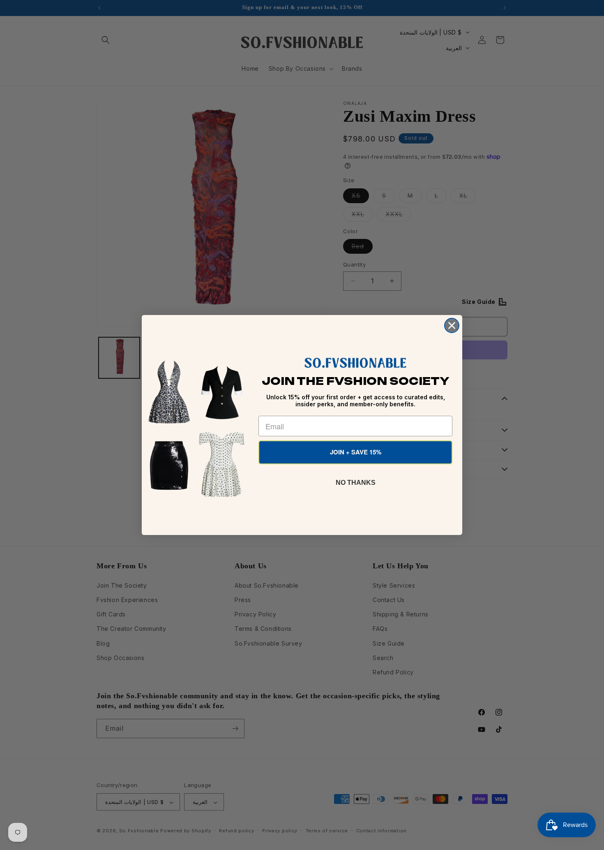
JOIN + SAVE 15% (355, 451)
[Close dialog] (452, 325)
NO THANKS (356, 482)
